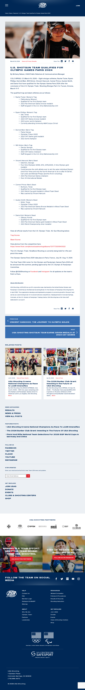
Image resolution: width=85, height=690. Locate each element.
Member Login (27, 598)
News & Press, (27, 61)
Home (6, 13)
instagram (11, 460)
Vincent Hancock (22, 161)
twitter (9, 451)
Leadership (26, 620)
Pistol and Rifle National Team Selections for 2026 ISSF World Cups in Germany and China (43, 435)
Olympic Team (27, 614)
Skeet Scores (15, 239)
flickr (9, 454)
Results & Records (57, 598)
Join (78, 5)
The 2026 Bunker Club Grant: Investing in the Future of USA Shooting (42, 431)
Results (34, 61)
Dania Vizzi (20, 215)
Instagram (45, 271)
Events (9, 492)
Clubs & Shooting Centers (20, 495)
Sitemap (25, 604)
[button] (61, 61)
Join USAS (10, 486)
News (10, 13)
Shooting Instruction (57, 601)
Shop (8, 498)
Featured (15, 13)
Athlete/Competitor (57, 593)
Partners (25, 617)
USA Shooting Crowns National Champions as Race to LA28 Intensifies (43, 427)
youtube (10, 457)
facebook (10, 448)
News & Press (13, 413)
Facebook (34, 271)
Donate (9, 489)
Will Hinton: (20, 145)
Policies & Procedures (58, 596)
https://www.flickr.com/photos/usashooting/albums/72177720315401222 (38, 246)
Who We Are (26, 612)
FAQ (23, 596)
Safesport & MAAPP (28, 601)
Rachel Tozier (21, 97)
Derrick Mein (20, 130)
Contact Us (26, 593)
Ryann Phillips (21, 112)
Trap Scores (15, 235)
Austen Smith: (21, 200)
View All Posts (13, 416)
